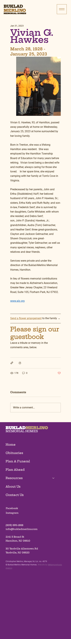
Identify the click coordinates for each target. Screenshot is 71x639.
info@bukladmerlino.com (21, 529)
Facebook (12, 508)
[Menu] (62, 9)
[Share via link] (11, 362)
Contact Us (15, 495)
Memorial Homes (15, 13)
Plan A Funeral (18, 461)
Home (11, 444)
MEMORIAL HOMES (22, 431)
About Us (13, 486)
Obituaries (14, 453)
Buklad (13, 6)
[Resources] (53, 478)
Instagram (12, 512)
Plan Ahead (15, 470)
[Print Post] (19, 362)
